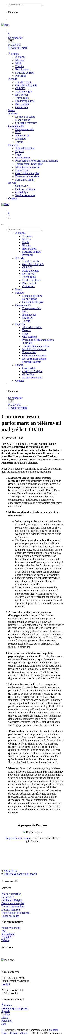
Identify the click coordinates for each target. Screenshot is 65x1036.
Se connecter (15, 37)
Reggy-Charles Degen (17, 837)
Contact (5, 984)
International (8, 934)
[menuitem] (10, 44)
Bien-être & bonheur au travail (20, 873)
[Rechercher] (42, 5)
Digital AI (6, 937)
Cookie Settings (18, 1032)
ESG (4, 930)
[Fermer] (2, 224)
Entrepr (10, 927)
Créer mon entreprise (12, 903)
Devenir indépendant (12, 906)
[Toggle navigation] (9, 218)
